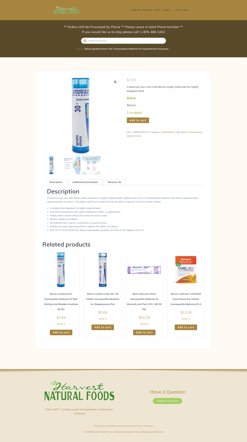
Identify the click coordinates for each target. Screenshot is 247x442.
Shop (167, 10)
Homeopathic (167, 132)
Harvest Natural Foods (146, 10)
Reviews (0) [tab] (114, 182)
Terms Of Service (145, 426)
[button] (115, 82)
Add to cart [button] (61, 332)
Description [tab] (55, 182)
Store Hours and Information (107, 426)
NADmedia (158, 432)
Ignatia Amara (134, 135)
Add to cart (138, 120)
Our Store (181, 10)
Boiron (184, 132)
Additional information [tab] (85, 182)
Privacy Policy (129, 426)
